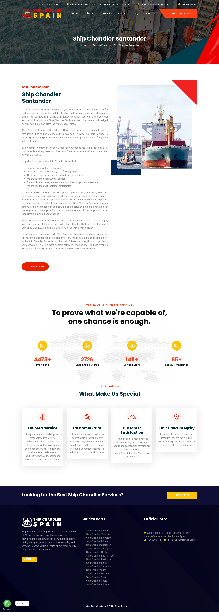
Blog (135, 13)
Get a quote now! (181, 13)
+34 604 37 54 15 (189, 4)
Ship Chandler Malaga (97, 573)
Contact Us (34, 266)
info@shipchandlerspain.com (155, 4)
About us (29, 559)
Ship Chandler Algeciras (98, 530)
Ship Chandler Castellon (98, 545)
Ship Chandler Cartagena (99, 548)
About (89, 13)
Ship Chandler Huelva (97, 552)
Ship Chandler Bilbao (97, 541)
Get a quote (182, 495)
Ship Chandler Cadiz (96, 580)
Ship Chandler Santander (99, 566)
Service (105, 13)
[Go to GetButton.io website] (7, 609)
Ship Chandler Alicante (98, 584)
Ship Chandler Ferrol (96, 562)
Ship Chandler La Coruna (98, 559)
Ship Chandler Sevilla (97, 577)
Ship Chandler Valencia (98, 534)
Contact (151, 13)
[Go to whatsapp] (7, 603)
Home (74, 13)
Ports (121, 13)
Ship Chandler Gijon (96, 570)
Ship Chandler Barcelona (98, 537)
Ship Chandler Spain (48, 4)
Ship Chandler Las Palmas (100, 555)
